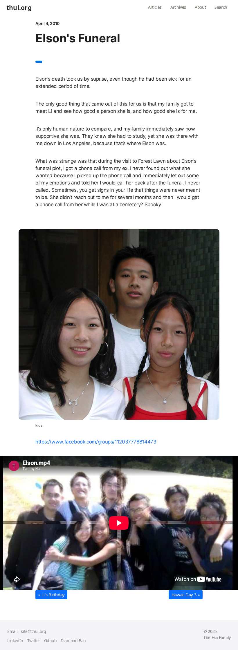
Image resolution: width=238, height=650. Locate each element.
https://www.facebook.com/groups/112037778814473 (95, 442)
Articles (155, 7)
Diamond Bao (73, 640)
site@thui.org (33, 631)
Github (50, 640)
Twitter (33, 640)
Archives (178, 7)
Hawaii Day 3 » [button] (186, 595)
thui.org (19, 8)
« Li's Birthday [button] (51, 595)
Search (220, 7)
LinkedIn (15, 640)
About (200, 7)
